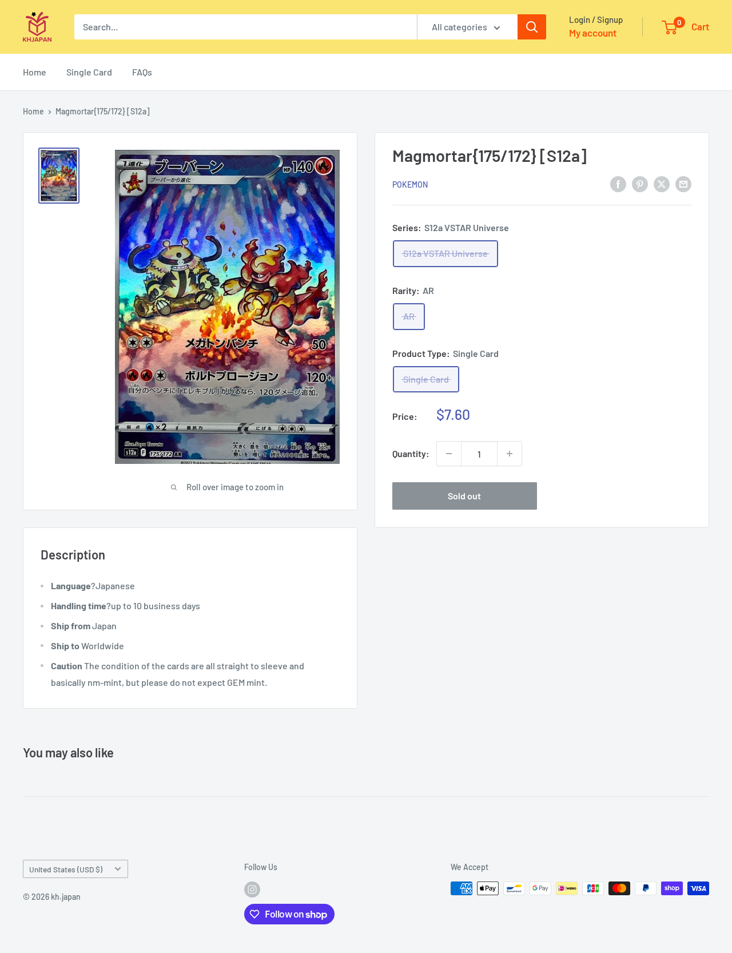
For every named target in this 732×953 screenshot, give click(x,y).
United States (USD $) (65, 869)
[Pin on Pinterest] (640, 183)
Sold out (464, 495)
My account (592, 32)
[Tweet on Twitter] (662, 183)
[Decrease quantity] (449, 454)
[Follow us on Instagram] (252, 889)
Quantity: (410, 453)
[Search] (532, 26)
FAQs (142, 71)
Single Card (89, 71)
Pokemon (410, 184)
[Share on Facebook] (618, 183)
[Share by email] (683, 183)
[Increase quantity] (510, 454)
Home (34, 71)
